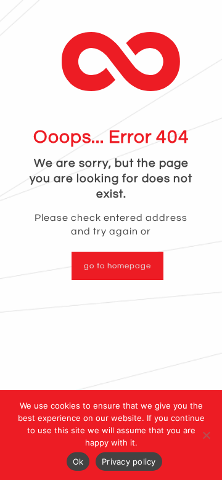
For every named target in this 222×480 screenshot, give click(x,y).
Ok (78, 461)
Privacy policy (129, 461)
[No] (206, 435)
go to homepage (117, 266)
